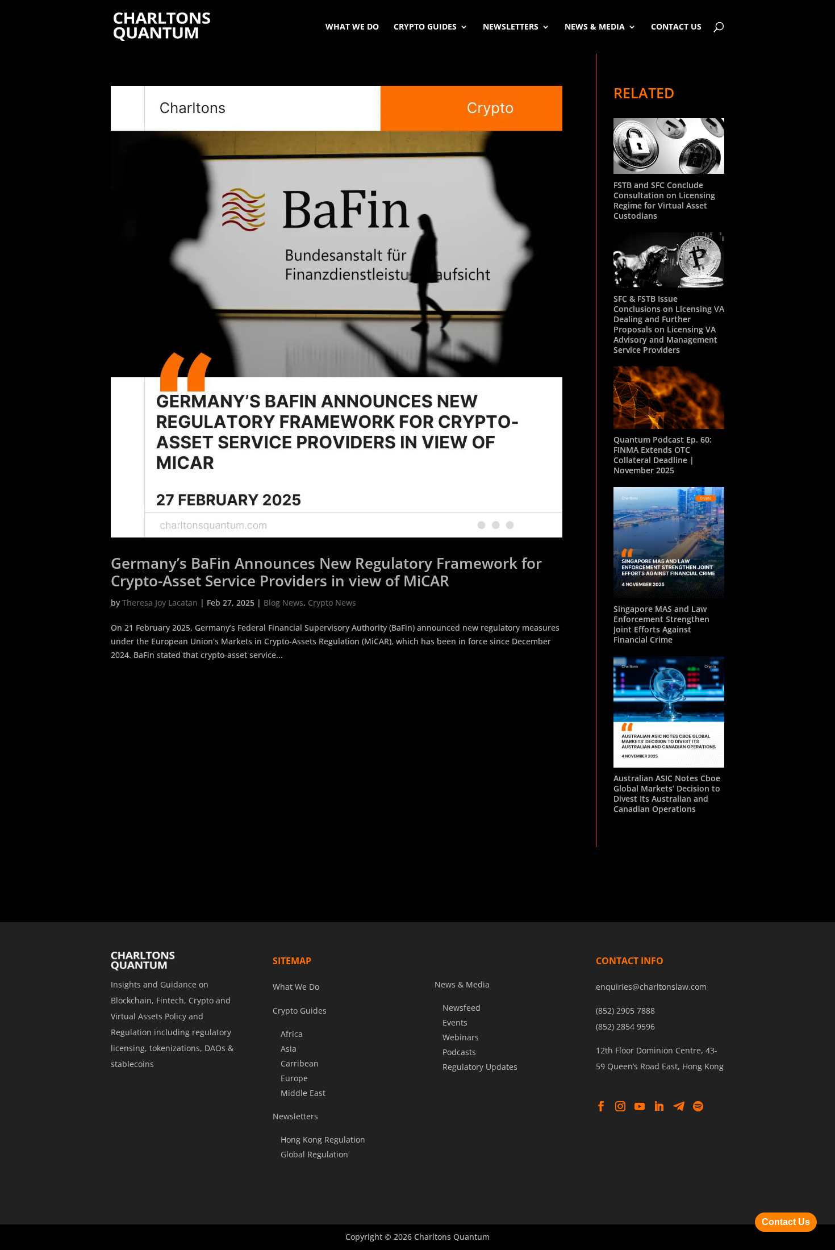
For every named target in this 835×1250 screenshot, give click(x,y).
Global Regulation (314, 1154)
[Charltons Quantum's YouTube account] (639, 1106)
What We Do (352, 26)
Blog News (283, 602)
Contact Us (676, 26)
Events (454, 1022)
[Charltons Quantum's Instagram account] (620, 1106)
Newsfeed (461, 1007)
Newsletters (510, 26)
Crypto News (332, 602)
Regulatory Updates (479, 1066)
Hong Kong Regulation (323, 1139)
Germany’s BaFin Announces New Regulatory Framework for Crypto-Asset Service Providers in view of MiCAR (326, 572)
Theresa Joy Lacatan (160, 602)
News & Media (595, 26)
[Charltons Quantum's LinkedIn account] (659, 1106)
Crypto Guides (425, 26)
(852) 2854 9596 (625, 1026)
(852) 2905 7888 (625, 1010)
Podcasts (459, 1052)
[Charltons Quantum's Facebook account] (601, 1106)
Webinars (460, 1037)
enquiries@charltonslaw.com (651, 986)
